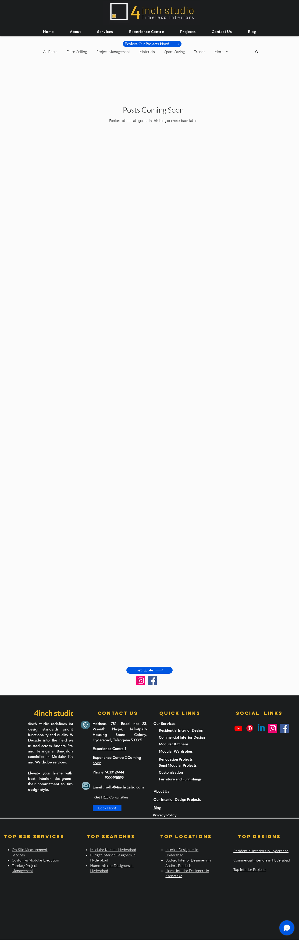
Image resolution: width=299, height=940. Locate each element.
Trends (199, 51)
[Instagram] (140, 680)
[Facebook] (152, 680)
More (218, 51)
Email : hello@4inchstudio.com (118, 787)
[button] (257, 52)
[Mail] (86, 786)
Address (100, 723)
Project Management (113, 51)
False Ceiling (77, 51)
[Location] (85, 725)
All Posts (50, 51)
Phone (98, 772)
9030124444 (114, 772)
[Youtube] (238, 728)
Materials (147, 51)
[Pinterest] (249, 728)
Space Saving (174, 51)
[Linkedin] (261, 728)
